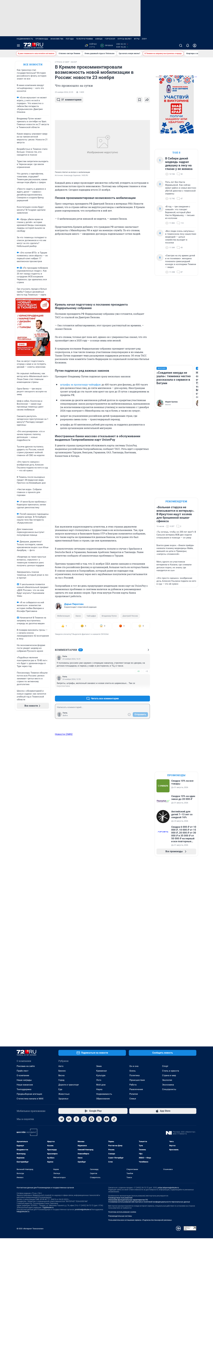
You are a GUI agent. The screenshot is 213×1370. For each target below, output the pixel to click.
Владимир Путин (109, 616)
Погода (70, 39)
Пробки (107, 45)
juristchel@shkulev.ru (83, 1210)
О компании (23, 1075)
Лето (98, 1080)
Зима (99, 1066)
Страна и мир (169, 1075)
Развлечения (136, 1089)
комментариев (71, 99)
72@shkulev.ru (48, 1207)
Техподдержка (24, 1089)
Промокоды (42, 39)
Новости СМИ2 (64, 734)
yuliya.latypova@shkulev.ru (168, 1188)
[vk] (69, 1119)
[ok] (76, 1119)
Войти (65, 715)
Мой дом (100, 1084)
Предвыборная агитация (29, 1094)
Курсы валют (125, 39)
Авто (60, 1066)
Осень (132, 1071)
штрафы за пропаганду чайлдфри (80, 384)
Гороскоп (110, 39)
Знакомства (56, 39)
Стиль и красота (170, 1071)
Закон (78, 616)
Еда (60, 1089)
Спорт (165, 1066)
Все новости (32, 64)
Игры (137, 39)
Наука (99, 1089)
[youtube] (106, 1119)
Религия (133, 1094)
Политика (134, 1075)
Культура (100, 1075)
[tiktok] (114, 1119)
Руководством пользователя (120, 1198)
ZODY (144, 39)
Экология (167, 1080)
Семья (132, 1098)
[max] (91, 1119)
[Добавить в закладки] (139, 100)
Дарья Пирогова (73, 604)
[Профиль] (194, 45)
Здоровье (63, 1098)
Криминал (101, 1071)
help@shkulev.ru (23, 1212)
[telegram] (61, 1119)
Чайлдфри (91, 616)
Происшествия (137, 1080)
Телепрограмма (84, 39)
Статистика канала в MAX (30, 1098)
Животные (64, 1094)
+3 (138, 671)
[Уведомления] (187, 45)
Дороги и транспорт (68, 1084)
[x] (99, 1119)
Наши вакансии (25, 1084)
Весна (61, 1075)
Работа (132, 1084)
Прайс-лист (22, 1071)
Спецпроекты (169, 1089)
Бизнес (62, 1071)
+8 (138, 691)
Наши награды (24, 1080)
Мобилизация (63, 616)
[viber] (84, 1119)
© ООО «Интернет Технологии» (30, 1229)
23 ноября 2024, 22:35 (64, 92)
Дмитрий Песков (130, 616)
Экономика (168, 1084)
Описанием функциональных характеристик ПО (128, 1200)
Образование (103, 1098)
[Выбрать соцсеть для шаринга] (147, 100)
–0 (146, 671)
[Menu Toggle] (18, 45)
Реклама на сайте (26, 1066)
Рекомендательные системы (120, 1216)
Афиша (99, 39)
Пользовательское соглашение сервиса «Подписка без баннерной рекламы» (140, 1220)
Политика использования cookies (122, 1212)
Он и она (133, 1066)
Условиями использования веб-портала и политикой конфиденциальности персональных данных (149, 1202)
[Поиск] (180, 45)
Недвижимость (25, 39)
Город (61, 1080)
